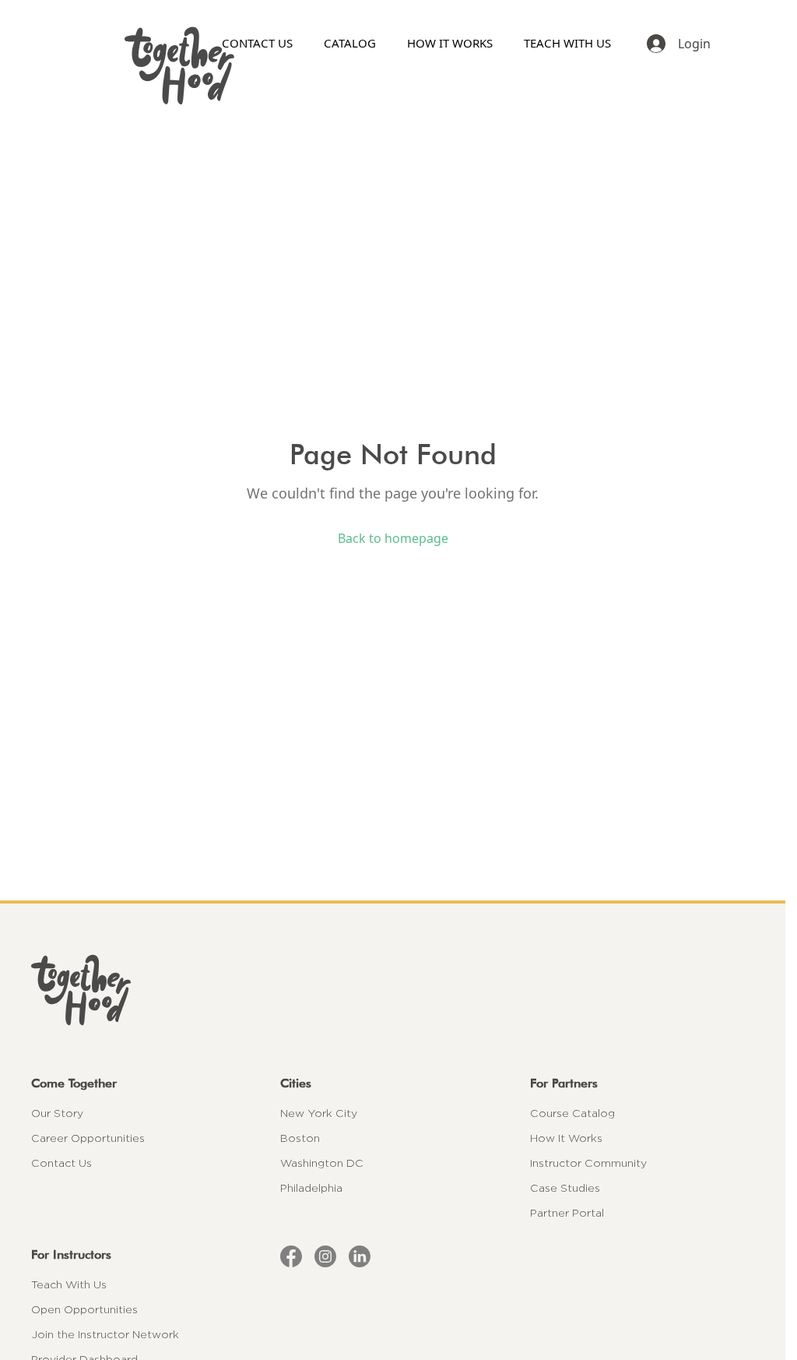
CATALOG (350, 43)
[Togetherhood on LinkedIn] (359, 1256)
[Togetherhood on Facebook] (291, 1256)
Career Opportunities (88, 1138)
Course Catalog (572, 1113)
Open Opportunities (84, 1309)
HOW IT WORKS (450, 43)
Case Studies (565, 1188)
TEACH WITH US (567, 43)
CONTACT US (257, 43)
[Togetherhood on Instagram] (325, 1256)
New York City (318, 1113)
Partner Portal (567, 1213)
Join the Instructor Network (105, 1334)
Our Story (57, 1113)
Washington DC (321, 1163)
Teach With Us (69, 1284)
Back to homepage (393, 538)
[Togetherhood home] (392, 990)
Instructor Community (588, 1163)
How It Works (566, 1138)
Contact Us (61, 1163)
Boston (300, 1138)
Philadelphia (311, 1188)
